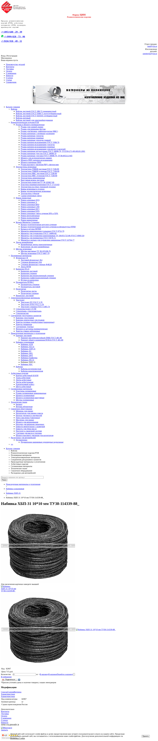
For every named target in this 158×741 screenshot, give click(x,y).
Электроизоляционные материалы (25, 298)
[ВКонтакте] (19, 679)
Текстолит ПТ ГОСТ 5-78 (31, 302)
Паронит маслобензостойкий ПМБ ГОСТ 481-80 (41, 338)
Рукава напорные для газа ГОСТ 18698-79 (38, 153)
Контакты (10, 67)
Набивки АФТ (27, 355)
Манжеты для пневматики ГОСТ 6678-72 (38, 238)
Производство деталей (15, 64)
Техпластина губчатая (30, 193)
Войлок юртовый (23, 118)
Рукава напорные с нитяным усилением (38, 133)
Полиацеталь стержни (30, 284)
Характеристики (8, 694)
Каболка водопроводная (31, 369)
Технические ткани (19, 402)
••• (12, 444)
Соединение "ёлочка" (25, 327)
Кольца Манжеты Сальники (27, 222)
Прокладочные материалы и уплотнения (28, 333)
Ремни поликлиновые (30, 218)
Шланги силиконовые (25, 395)
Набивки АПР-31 (28, 349)
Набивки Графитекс (29, 358)
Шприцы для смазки (24, 411)
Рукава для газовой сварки (32, 127)
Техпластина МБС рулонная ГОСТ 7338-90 (39, 176)
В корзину (44, 674)
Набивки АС (26, 351)
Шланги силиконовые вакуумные (30, 398)
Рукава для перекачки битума (33, 129)
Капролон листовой (29, 271)
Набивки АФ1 (27, 353)
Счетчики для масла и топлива (29, 433)
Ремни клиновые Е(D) (30, 211)
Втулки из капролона (30, 280)
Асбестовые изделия (19, 373)
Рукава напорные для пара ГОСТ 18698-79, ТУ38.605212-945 (46, 156)
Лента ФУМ (26, 267)
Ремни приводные (23, 198)
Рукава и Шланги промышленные (30, 125)
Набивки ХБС (27, 364)
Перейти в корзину (65, 674)
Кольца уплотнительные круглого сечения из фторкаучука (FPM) (48, 227)
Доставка (10, 69)
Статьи (9, 80)
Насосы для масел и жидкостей (29, 415)
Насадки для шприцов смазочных (30, 424)
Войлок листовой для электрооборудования (34, 120)
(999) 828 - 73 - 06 (14, 36)
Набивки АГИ (27, 344)
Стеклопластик (22, 313)
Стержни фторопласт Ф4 (31, 262)
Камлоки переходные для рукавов (30, 320)
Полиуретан (21, 289)
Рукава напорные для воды (32, 136)
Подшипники (21, 440)
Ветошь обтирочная (24, 407)
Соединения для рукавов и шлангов (26, 316)
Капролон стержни (29, 273)
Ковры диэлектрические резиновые (36, 191)
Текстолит (20, 300)
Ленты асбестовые (23, 380)
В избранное (6, 677)
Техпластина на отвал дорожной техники (38, 187)
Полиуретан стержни (30, 293)
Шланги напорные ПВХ (31, 162)
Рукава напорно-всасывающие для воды (38, 145)
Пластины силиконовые (26, 391)
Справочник (11, 82)
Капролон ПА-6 (22, 269)
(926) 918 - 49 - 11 (11, 41)
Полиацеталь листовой (30, 287)
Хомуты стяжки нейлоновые (28, 331)
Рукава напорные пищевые (32, 138)
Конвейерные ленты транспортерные (36, 244)
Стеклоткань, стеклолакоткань (28, 311)
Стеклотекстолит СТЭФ (26, 309)
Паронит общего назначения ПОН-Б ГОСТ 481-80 (42, 340)
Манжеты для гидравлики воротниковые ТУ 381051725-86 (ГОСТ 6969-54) (52, 236)
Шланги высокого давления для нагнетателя (34, 435)
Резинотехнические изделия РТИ (25, 122)
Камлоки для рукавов (25, 318)
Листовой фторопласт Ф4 (31, 260)
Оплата (9, 71)
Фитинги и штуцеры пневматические (32, 329)
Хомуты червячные (24, 324)
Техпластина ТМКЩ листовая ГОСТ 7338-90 (40, 169)
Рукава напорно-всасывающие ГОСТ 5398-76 (40, 142)
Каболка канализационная (32, 371)
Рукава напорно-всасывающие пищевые (38, 147)
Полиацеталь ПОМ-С (25, 282)
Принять (146, 736)
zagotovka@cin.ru (150, 54)
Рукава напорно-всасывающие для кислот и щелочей (43, 149)
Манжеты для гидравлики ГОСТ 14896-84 (38, 233)
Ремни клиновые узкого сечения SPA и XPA (39, 213)
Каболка (19, 367)
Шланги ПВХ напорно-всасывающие (36, 160)
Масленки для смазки (25, 420)
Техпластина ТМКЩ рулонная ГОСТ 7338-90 (40, 171)
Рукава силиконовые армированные (31, 393)
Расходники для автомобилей (23, 438)
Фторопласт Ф (22, 258)
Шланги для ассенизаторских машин (36, 158)
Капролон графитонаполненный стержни (38, 278)
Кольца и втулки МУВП (31, 229)
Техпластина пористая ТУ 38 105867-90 (37, 182)
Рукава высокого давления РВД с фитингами (40, 165)
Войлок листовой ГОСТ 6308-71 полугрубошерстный (38, 113)
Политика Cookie (17, 738)
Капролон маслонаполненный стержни (37, 276)
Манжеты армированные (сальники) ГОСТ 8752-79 (42, 231)
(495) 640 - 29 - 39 (11, 32)
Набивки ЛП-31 (27, 360)
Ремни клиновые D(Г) (30, 209)
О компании (11, 73)
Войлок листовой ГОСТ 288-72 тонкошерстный (36, 111)
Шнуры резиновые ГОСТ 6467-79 (35, 253)
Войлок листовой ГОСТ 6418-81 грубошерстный (36, 116)
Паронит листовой (24, 335)
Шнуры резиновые (24, 249)
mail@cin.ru (152, 46)
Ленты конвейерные (24, 242)
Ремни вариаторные (29, 220)
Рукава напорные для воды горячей (36, 140)
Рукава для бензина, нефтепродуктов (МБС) (39, 131)
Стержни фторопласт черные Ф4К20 (36, 264)
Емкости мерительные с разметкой (30, 427)
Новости (9, 75)
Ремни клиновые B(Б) (30, 205)
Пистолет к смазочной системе (29, 431)
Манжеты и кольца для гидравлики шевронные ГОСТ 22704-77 (47, 240)
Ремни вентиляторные (30, 216)
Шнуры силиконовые (25, 400)
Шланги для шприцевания (27, 422)
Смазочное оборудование (21, 409)
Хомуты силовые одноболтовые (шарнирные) (35, 322)
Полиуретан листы (29, 291)
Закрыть (4, 730)
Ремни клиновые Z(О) (30, 200)
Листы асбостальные (24, 382)
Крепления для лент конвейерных (35, 247)
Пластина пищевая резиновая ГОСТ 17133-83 (40, 185)
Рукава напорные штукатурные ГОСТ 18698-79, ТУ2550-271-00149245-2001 (53, 151)
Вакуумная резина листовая (32, 180)
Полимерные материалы (21, 256)
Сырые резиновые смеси (31, 196)
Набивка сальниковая (25, 342)
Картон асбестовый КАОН (27, 375)
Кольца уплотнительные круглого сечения (39, 224)
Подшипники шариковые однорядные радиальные (42, 442)
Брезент (19, 404)
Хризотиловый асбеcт (25, 384)
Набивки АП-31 (27, 347)
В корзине (52, 674)
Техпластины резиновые (26, 167)
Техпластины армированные (33, 178)
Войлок (14, 109)
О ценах (9, 78)
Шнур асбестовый (23, 387)
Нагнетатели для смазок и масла (29, 413)
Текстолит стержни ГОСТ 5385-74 (35, 307)
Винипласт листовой (25, 296)
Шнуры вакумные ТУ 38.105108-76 (36, 251)
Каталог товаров (13, 107)
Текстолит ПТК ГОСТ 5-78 (32, 304)
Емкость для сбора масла (26, 429)
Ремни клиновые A (29, 202)
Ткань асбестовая (23, 378)
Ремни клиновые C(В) (30, 207)
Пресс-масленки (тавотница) (28, 418)
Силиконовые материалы (21, 389)
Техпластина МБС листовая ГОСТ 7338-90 (39, 173)
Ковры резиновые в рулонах (33, 189)
